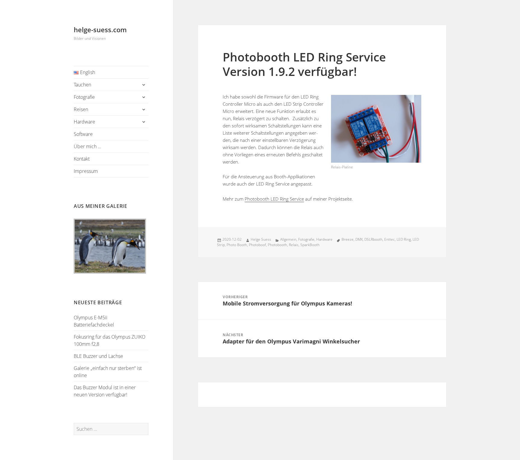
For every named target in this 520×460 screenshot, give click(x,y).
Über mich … (87, 146)
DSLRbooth (373, 239)
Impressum (86, 171)
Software (83, 134)
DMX (359, 239)
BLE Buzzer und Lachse (98, 356)
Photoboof (257, 244)
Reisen (81, 109)
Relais (294, 244)
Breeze (348, 239)
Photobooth (277, 244)
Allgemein (288, 239)
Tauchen (82, 84)
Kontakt (82, 158)
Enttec (389, 239)
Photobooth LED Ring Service (274, 199)
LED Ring (404, 239)
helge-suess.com (100, 29)
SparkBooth (310, 244)
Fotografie (84, 97)
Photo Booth (237, 244)
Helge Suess (261, 239)
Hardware (84, 121)
